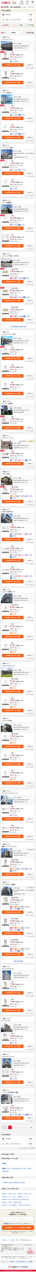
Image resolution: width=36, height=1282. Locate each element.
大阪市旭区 (5, 1171)
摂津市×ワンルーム (23, 1196)
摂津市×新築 (17, 1202)
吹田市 (24, 1168)
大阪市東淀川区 (17, 1168)
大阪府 (4, 1163)
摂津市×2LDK (16, 1199)
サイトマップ (4, 1261)
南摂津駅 (16, 1182)
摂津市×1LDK (6, 1199)
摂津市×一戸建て (7, 1202)
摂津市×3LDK (25, 1199)
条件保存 (6, 25)
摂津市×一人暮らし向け (9, 1194)
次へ (31, 1127)
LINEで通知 (31, 25)
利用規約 (12, 1261)
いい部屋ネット (5, 1240)
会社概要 (30, 1261)
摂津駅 (10, 1182)
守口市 (9, 1168)
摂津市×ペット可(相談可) (9, 1205)
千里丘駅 (4, 1182)
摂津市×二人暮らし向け (25, 1194)
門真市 (29, 1168)
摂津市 (4, 1168)
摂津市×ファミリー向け (9, 1196)
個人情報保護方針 (21, 1261)
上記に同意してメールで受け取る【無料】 (18, 1227)
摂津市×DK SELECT (25, 1205)
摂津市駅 (22, 1182)
